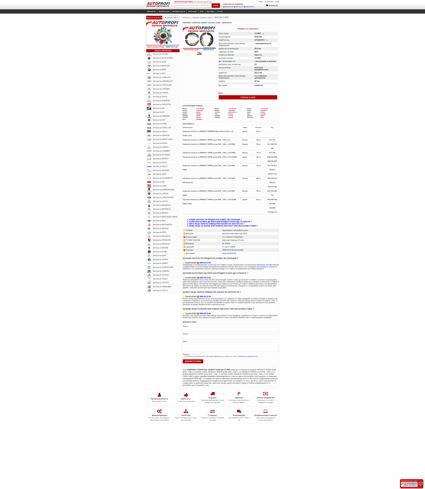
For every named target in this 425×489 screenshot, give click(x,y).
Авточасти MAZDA (160, 213)
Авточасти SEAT (159, 256)
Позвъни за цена (248, 97)
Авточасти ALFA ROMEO (163, 58)
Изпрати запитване (154, 17)
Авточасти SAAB (160, 252)
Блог (202, 11)
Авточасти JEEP (159, 174)
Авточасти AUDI (159, 62)
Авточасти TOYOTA (161, 283)
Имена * (186, 326)
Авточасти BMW (159, 70)
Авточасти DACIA (160, 97)
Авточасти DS (158, 112)
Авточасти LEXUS (160, 201)
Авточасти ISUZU (160, 163)
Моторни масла (178, 11)
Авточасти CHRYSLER (162, 85)
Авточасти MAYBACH (162, 209)
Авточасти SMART (160, 263)
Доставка (210, 11)
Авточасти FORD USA (162, 128)
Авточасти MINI (159, 221)
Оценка (186, 354)
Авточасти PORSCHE (162, 240)
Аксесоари (192, 11)
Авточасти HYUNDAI (161, 155)
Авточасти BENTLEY (161, 66)
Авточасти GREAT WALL (163, 139)
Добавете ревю (193, 361)
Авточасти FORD (160, 124)
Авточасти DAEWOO (161, 101)
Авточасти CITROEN (161, 89)
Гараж (261, 1)
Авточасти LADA (160, 186)
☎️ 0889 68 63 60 (228, 7)
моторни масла (272, 265)
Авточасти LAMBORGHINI (163, 190)
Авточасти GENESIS (161, 135)
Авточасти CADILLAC (162, 77)
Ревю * (185, 341)
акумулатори (189, 267)
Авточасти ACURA (160, 54)
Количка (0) (273, 5)
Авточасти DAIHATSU (162, 104)
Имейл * (186, 334)
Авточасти (151, 11)
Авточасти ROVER (160, 248)
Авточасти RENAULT (161, 244)
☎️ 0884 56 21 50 (238, 7)
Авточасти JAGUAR (161, 170)
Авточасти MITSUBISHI (162, 225)
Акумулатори (164, 11)
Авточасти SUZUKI (160, 275)
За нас (220, 11)
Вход (277, 1)
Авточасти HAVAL (160, 143)
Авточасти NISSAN (161, 228)
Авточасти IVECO (160, 166)
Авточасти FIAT (159, 120)
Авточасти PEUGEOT (162, 236)
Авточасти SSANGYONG (163, 267)
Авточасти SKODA (160, 259)
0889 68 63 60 (228, 250)
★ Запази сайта (171, 17)
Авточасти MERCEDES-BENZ (165, 217)
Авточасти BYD (159, 73)
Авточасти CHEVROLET (163, 81)
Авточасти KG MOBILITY (163, 178)
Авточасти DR (158, 108)
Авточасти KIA (159, 182)
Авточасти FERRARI (161, 116)
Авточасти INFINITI (160, 159)
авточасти (261, 265)
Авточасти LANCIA (160, 194)
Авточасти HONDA (160, 147)
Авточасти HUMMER (161, 151)
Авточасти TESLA (160, 279)
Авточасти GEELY (160, 132)
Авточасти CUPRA (160, 93)
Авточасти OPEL (160, 232)
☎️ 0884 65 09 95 (249, 7)
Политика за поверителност (248, 356)
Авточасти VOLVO (160, 290)
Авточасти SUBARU (161, 271)
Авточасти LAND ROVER (163, 197)
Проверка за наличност (248, 29)
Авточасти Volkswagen (162, 287)
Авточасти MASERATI (162, 205)
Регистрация (269, 1)
